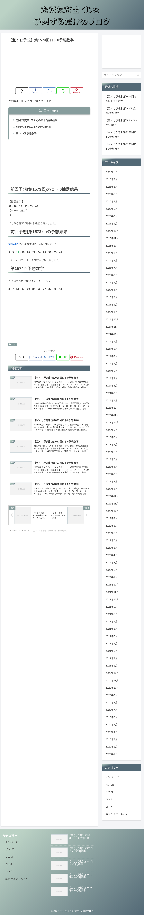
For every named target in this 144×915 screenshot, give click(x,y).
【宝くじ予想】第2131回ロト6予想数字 (120, 134)
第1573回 (13, 244)
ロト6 (14, 344)
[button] (138, 75)
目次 (46, 110)
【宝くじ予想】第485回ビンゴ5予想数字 (121, 110)
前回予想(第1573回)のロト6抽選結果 (36, 120)
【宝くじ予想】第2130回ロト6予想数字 (120, 146)
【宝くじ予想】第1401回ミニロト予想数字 (120, 98)
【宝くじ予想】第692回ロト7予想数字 (121, 122)
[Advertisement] (49, 64)
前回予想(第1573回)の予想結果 (33, 126)
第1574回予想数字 (26, 133)
